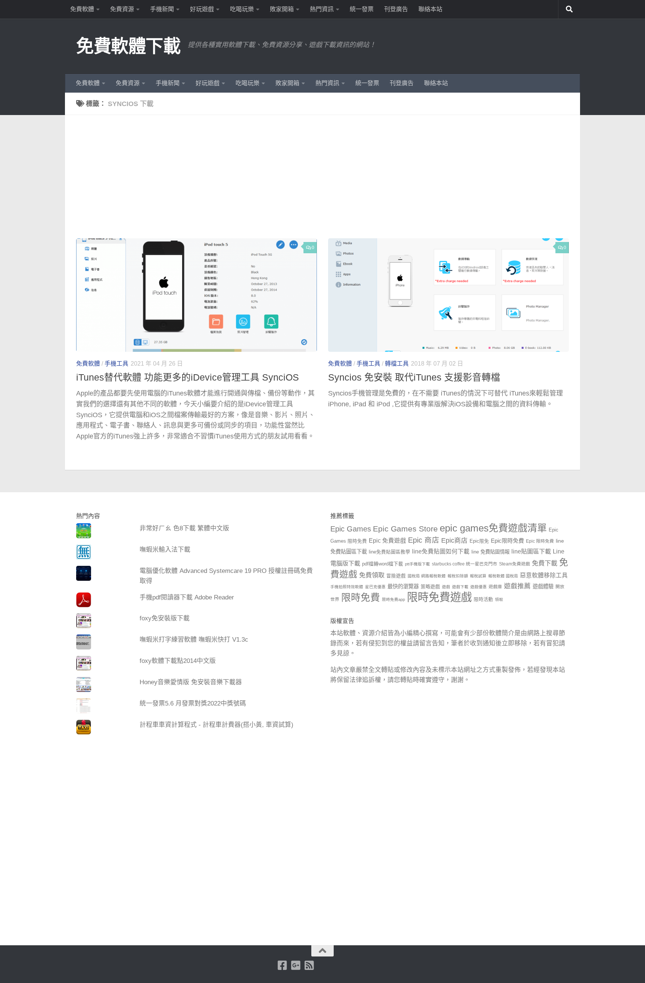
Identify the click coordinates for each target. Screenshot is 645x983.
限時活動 (483, 599)
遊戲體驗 (543, 586)
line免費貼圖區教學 (389, 552)
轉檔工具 (397, 363)
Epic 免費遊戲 (387, 540)
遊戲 (446, 586)
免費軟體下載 (128, 46)
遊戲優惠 (478, 586)
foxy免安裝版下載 (165, 618)
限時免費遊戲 (439, 597)
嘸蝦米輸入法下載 (165, 549)
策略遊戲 (430, 586)
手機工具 (116, 363)
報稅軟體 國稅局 (503, 576)
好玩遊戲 (202, 9)
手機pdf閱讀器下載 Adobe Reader (187, 597)
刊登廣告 (396, 9)
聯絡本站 (430, 9)
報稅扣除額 (458, 576)
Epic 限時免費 (540, 541)
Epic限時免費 (507, 540)
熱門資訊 (322, 9)
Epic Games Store (405, 528)
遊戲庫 (495, 586)
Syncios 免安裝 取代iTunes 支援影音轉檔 (414, 377)
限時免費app (393, 599)
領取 (499, 599)
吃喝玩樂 (242, 9)
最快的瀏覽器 (403, 586)
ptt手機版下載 (417, 564)
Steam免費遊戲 (514, 564)
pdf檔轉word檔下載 (382, 564)
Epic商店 (454, 540)
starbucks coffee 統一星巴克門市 (464, 564)
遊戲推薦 (517, 586)
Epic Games (350, 529)
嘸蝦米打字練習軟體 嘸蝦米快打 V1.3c (194, 639)
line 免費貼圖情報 (490, 552)
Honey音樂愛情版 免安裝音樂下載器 (191, 682)
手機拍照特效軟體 (346, 586)
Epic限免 (479, 541)
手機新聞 (162, 9)
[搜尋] (569, 9)
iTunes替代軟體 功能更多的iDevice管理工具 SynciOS (187, 377)
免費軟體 (82, 9)
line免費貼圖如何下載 (441, 551)
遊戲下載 (460, 586)
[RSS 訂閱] (309, 965)
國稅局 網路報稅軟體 (427, 576)
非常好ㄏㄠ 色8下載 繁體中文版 (184, 528)
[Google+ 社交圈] (296, 965)
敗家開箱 (282, 9)
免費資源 (122, 9)
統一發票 (362, 9)
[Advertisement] (328, 182)
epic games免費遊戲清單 (493, 528)
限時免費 (360, 597)
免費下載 (544, 563)
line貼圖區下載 (531, 551)
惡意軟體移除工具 (544, 575)
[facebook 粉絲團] (282, 965)
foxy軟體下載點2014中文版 (178, 660)
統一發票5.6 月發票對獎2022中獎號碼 (193, 703)
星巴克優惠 (375, 586)
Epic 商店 (423, 540)
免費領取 (371, 575)
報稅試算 (478, 576)
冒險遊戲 (396, 576)
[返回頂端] (322, 950)
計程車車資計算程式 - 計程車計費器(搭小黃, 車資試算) (216, 724)
